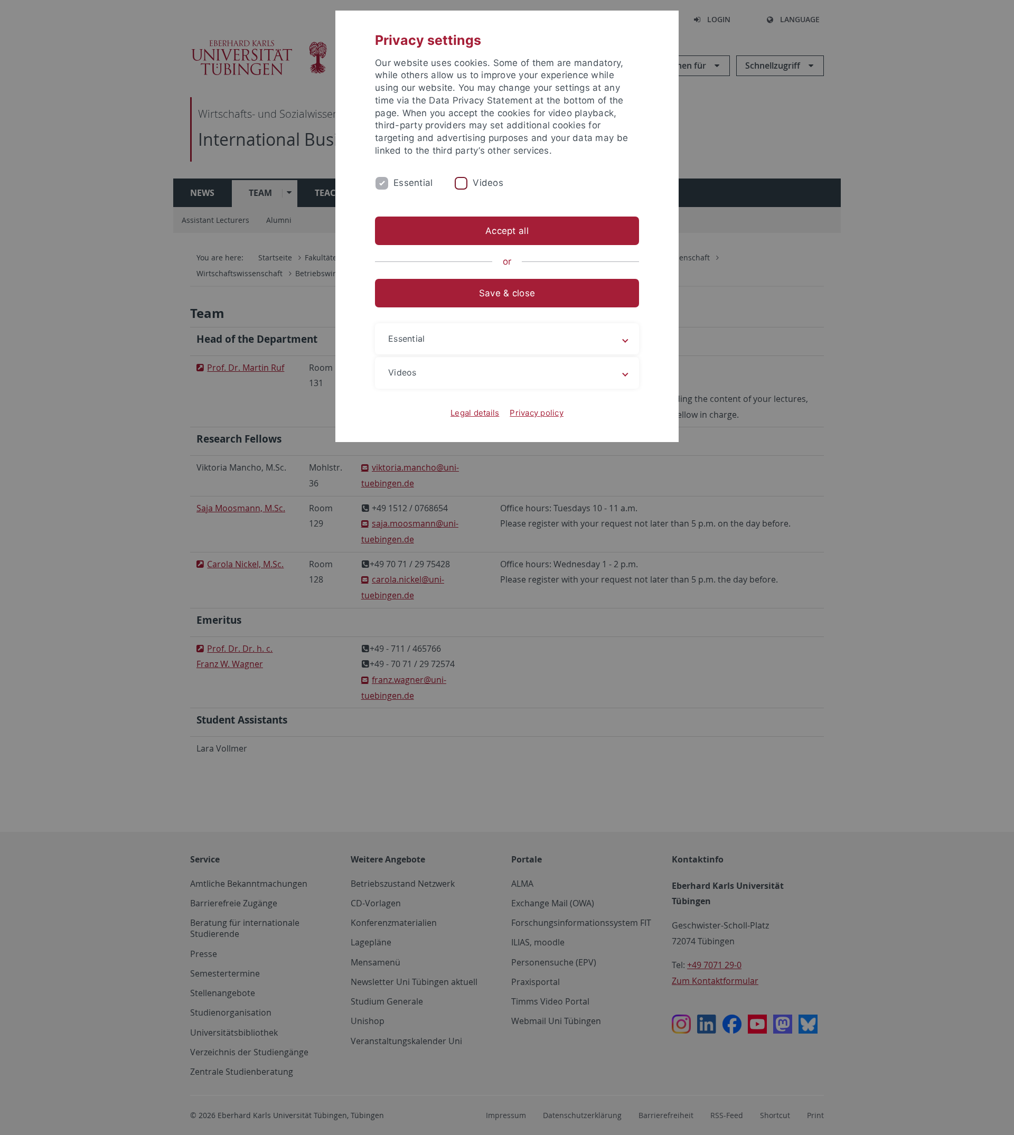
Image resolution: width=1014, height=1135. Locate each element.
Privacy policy (537, 413)
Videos (488, 182)
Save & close (507, 293)
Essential (413, 182)
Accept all (507, 231)
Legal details (474, 413)
